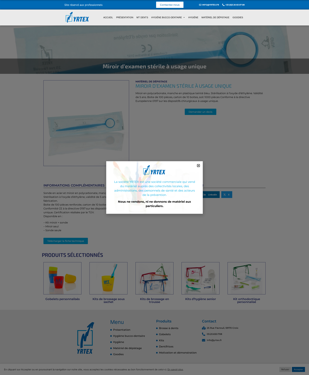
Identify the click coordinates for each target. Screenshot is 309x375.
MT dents (142, 17)
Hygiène (193, 17)
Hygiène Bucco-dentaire (166, 17)
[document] (154, 187)
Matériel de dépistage (215, 17)
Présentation (124, 17)
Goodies (238, 17)
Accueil (108, 17)
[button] (198, 165)
